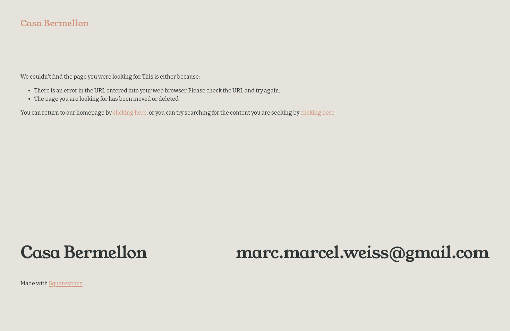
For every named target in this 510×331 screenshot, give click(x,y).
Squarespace (66, 283)
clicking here (130, 112)
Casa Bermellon (54, 23)
